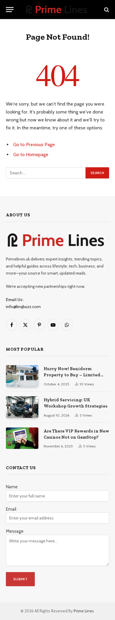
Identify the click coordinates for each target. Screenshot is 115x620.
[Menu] (10, 9)
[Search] (106, 9)
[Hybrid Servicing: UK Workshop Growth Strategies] (22, 407)
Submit (20, 579)
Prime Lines (84, 611)
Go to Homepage (30, 154)
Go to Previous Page (34, 144)
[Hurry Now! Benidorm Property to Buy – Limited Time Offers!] (22, 376)
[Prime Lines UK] (57, 9)
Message (15, 531)
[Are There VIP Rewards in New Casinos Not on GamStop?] (22, 438)
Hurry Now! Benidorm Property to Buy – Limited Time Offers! (72, 375)
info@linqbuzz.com (23, 306)
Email (11, 509)
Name (12, 486)
